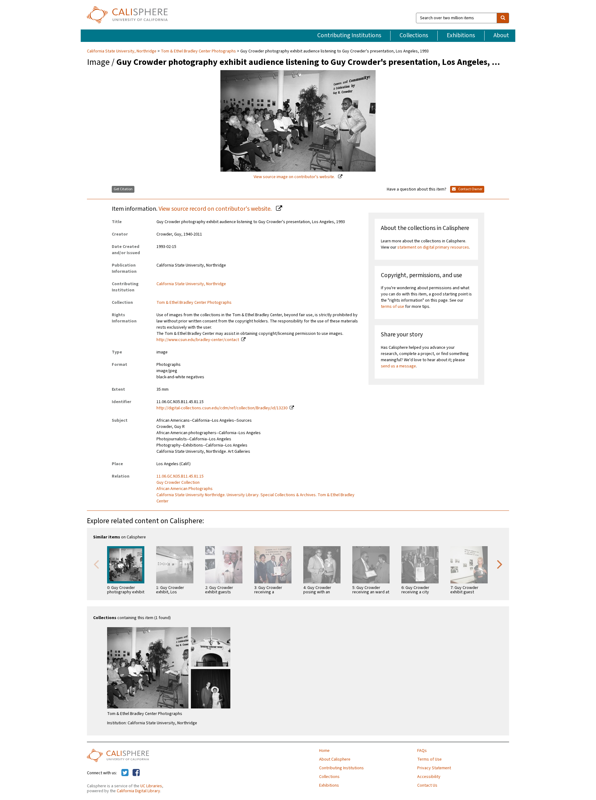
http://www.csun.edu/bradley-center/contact (197, 340)
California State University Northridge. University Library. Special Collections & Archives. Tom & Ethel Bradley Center (255, 498)
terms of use (392, 306)
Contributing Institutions (349, 35)
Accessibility (428, 777)
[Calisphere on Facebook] (136, 773)
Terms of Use (429, 759)
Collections (414, 35)
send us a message (398, 366)
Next (500, 564)
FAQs (422, 750)
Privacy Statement (434, 768)
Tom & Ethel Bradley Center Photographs (198, 51)
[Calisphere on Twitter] (125, 773)
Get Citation (123, 189)
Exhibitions (461, 35)
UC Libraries (151, 786)
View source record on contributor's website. (216, 208)
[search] (503, 18)
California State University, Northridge (122, 51)
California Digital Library (138, 791)
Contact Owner (470, 189)
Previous (96, 564)
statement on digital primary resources (433, 247)
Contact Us (427, 785)
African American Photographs (184, 489)
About (501, 35)
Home (324, 750)
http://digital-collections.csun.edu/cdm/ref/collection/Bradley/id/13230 (221, 408)
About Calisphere (334, 759)
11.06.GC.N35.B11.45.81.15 (180, 476)
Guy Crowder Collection (178, 482)
